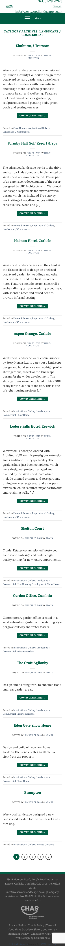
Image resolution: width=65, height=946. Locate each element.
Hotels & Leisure (22, 225)
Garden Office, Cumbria (32, 595)
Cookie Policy (36, 925)
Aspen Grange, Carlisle (32, 333)
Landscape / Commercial (16, 131)
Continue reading (33, 115)
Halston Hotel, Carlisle (32, 240)
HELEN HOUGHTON (39, 56)
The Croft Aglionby (32, 663)
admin (49, 538)
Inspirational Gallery (39, 128)
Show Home (23, 415)
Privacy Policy (17, 925)
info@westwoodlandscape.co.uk (38, 11)
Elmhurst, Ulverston (32, 46)
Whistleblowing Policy (44, 933)
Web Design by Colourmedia (32, 937)
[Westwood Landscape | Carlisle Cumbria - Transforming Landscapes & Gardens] (9, 6)
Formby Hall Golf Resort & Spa (32, 143)
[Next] (49, 857)
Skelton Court (32, 528)
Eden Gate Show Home (32, 725)
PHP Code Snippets (18, 944)
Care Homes (20, 128)
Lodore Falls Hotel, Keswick (32, 426)
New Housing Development (31, 584)
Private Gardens (25, 651)
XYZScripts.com (48, 944)
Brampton (32, 792)
